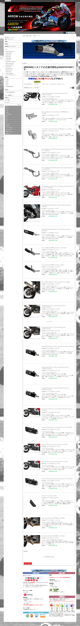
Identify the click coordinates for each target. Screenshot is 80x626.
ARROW (55, 98)
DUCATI (7, 120)
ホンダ (43, 98)
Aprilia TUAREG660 (9, 73)
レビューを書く (28, 563)
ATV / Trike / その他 (9, 129)
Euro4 (7, 81)
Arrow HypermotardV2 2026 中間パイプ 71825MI (53, 518)
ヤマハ (43, 210)
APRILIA (7, 116)
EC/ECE (7, 79)
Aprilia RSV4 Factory (10, 63)
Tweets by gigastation (9, 135)
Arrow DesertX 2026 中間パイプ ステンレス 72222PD (54, 247)
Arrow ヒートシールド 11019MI (49, 495)
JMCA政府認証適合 (9, 86)
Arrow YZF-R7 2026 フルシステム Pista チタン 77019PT (55, 461)
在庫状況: (43, 104)
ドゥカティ (44, 154)
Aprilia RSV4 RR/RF (9, 65)
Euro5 (7, 83)
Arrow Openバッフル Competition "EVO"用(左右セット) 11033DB (57, 128)
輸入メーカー (29, 35)
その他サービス (8, 133)
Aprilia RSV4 (8, 60)
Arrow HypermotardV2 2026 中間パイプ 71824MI (53, 536)
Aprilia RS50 (8, 56)
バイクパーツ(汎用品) (9, 127)
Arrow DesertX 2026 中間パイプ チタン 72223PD (53, 264)
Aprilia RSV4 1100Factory (11, 61)
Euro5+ (7, 84)
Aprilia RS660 (8, 58)
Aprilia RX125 (8, 66)
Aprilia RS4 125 (9, 53)
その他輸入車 (8, 125)
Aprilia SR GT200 (9, 70)
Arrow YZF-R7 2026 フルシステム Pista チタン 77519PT (55, 444)
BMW (6, 118)
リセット (19, 104)
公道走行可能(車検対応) (10, 92)
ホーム (24, 35)
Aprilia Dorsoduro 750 (10, 51)
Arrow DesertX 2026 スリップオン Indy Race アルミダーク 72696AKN (58, 346)
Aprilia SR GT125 (9, 68)
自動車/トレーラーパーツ (9, 131)
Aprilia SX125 (8, 71)
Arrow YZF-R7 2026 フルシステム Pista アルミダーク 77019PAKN (57, 478)
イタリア (34, 35)
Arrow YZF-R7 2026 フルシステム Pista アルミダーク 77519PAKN (57, 427)
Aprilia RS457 (8, 55)
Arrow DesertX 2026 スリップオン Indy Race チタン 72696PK (56, 282)
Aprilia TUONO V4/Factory (11, 75)
